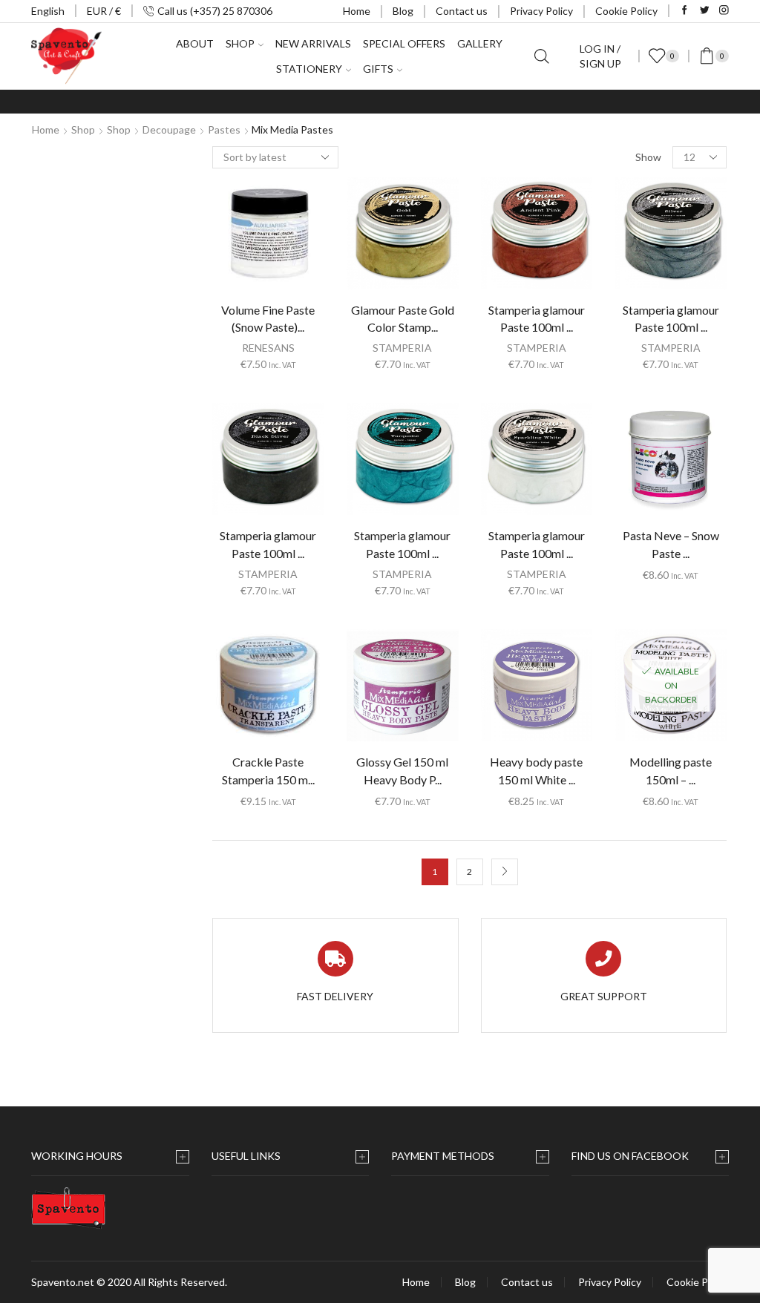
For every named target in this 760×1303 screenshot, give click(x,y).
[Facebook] (684, 10)
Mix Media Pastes (625, 511)
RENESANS (268, 347)
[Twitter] (705, 10)
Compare (268, 239)
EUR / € (104, 10)
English (48, 10)
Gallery (479, 43)
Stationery (309, 68)
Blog (403, 10)
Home (356, 10)
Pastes (224, 129)
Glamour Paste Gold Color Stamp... (402, 319)
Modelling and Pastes (634, 416)
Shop (83, 129)
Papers (597, 644)
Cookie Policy (626, 10)
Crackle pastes (619, 439)
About (195, 43)
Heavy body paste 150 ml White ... (536, 771)
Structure (607, 463)
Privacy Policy (541, 10)
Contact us (462, 10)
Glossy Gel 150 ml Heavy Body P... (402, 771)
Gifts (378, 68)
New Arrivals (313, 43)
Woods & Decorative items (629, 613)
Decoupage (169, 129)
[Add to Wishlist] (237, 239)
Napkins (599, 344)
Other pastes (616, 487)
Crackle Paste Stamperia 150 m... (268, 771)
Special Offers (404, 43)
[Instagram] (724, 10)
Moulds (598, 582)
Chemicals (605, 368)
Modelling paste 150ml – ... (670, 771)
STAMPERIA (402, 347)
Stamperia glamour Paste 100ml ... (536, 319)
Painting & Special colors (638, 534)
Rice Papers (608, 321)
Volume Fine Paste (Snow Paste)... (268, 319)
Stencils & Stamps (623, 558)
